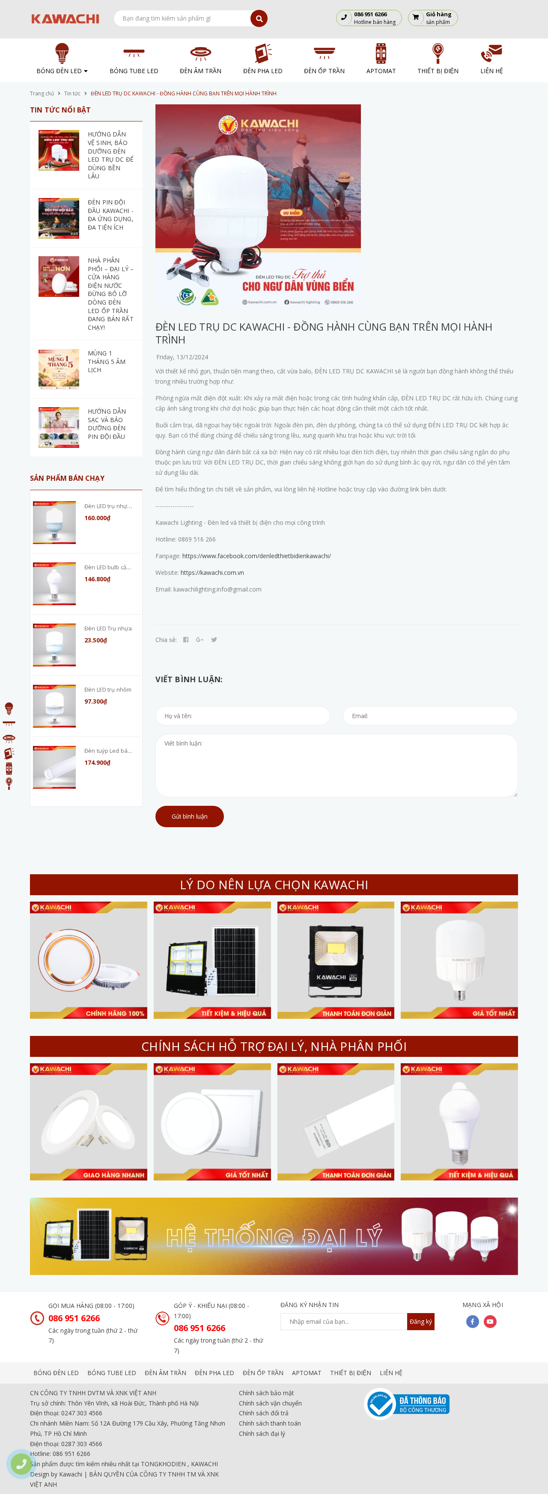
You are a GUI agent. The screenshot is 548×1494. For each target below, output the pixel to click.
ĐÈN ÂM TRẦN (165, 1373)
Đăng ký (421, 1321)
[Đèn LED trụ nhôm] (54, 706)
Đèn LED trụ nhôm (107, 689)
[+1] (200, 640)
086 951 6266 (74, 1318)
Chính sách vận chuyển (270, 1403)
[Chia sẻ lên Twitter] (214, 640)
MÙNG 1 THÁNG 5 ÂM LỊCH (106, 361)
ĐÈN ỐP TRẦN (263, 1373)
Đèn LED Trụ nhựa (108, 628)
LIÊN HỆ (391, 1373)
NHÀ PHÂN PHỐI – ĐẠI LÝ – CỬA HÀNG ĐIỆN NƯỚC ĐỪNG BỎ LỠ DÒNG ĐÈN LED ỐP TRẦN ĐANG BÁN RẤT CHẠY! (111, 293)
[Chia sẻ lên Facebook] (186, 640)
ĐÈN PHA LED (214, 1373)
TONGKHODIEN (163, 1464)
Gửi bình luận (190, 816)
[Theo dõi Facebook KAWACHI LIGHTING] (472, 1321)
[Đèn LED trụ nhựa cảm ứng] (54, 522)
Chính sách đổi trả (264, 1413)
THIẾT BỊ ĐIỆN (350, 1373)
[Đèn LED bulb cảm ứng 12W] (54, 583)
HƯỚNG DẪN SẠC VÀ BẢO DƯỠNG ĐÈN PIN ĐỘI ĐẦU (107, 424)
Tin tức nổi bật (60, 110)
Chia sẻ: (166, 640)
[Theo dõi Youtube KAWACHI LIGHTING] (490, 1321)
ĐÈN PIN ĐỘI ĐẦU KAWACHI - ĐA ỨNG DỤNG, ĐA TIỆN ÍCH (111, 214)
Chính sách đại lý (262, 1433)
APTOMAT (307, 1373)
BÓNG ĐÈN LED (56, 1373)
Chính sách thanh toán (270, 1423)
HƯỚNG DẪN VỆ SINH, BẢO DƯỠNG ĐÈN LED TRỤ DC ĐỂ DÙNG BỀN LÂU (111, 155)
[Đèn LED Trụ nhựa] (54, 645)
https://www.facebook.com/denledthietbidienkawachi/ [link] (256, 556)
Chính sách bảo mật (266, 1393)
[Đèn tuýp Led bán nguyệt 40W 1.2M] (54, 767)
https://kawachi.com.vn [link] (212, 572)
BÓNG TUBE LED (111, 1373)
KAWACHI (204, 1464)
